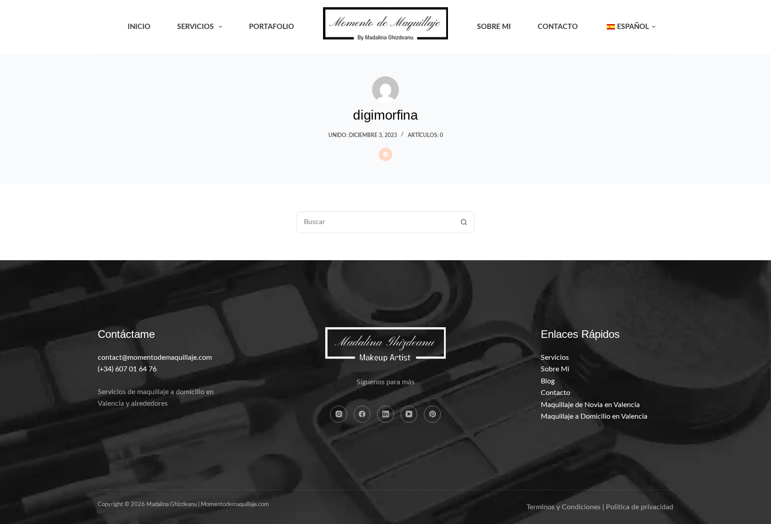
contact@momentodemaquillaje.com (155, 357)
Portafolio (271, 26)
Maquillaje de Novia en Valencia (590, 404)
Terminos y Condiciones (563, 507)
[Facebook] (362, 414)
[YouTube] (409, 414)
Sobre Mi (494, 26)
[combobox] (375, 222)
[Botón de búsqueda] (463, 222)
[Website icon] (385, 154)
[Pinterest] (432, 414)
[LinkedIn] (385, 414)
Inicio (139, 26)
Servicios (195, 26)
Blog (548, 381)
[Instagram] (338, 414)
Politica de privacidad (639, 507)
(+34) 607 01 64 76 (127, 369)
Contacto (558, 26)
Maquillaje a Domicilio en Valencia (594, 416)
